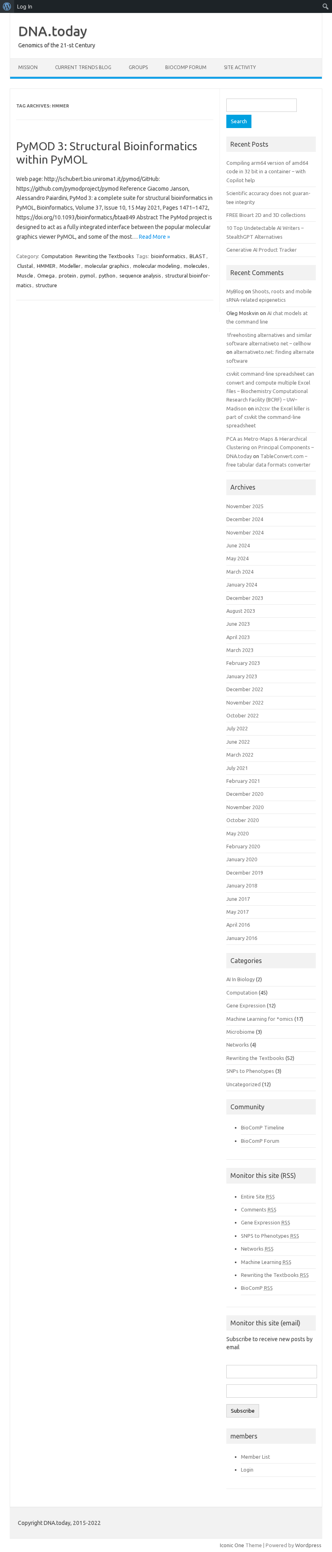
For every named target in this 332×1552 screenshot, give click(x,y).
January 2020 (241, 859)
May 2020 (237, 833)
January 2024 (241, 584)
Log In (24, 6)
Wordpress (308, 1545)
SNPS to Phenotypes (270, 1236)
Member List (255, 1456)
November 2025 (245, 506)
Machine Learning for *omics (259, 1019)
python (107, 275)
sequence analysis (140, 275)
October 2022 (242, 715)
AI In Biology (240, 979)
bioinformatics (168, 256)
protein (67, 275)
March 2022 (239, 754)
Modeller (70, 266)
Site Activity (240, 67)
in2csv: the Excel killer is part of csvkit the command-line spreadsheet (268, 417)
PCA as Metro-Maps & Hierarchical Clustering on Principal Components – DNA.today (270, 447)
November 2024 (245, 532)
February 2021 (243, 781)
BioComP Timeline (262, 1127)
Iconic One (232, 1545)
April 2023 (238, 637)
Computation (56, 256)
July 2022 (237, 728)
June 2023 (238, 624)
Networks (237, 1044)
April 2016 (238, 924)
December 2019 (244, 872)
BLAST (197, 256)
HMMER (46, 266)
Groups (138, 67)
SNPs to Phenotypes (250, 1071)
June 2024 (238, 545)
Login (247, 1469)
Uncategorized (243, 1084)
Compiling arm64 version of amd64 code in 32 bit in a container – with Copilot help (267, 171)
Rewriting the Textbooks (104, 256)
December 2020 (244, 794)
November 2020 (245, 807)
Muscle (25, 275)
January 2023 (241, 676)
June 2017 (238, 899)
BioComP (257, 1288)
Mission (28, 67)
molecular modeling (156, 266)
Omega (46, 275)
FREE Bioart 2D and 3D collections (266, 215)
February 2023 (243, 663)
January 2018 (241, 885)
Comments (259, 1209)
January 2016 (241, 938)
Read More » (154, 236)
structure (46, 285)
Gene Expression (246, 1005)
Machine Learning (266, 1262)
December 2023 (244, 598)
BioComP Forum (185, 67)
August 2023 (240, 611)
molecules (195, 266)
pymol (87, 275)
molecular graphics (107, 266)
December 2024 (244, 519)
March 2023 (239, 650)
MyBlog (235, 291)
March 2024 (239, 571)
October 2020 (242, 820)
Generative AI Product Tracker (261, 249)
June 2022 (238, 741)
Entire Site (258, 1196)
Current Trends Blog (83, 67)
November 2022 (245, 702)
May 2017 (237, 912)
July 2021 (237, 768)
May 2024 (237, 558)
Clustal (25, 266)
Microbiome (240, 1032)
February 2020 (243, 846)
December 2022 (244, 689)
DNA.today (52, 30)
